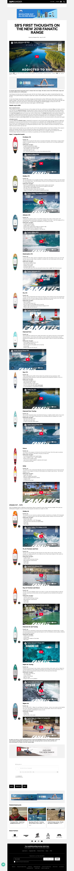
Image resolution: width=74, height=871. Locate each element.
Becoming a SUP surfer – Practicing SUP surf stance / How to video (37, 823)
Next (65, 836)
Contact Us (30, 866)
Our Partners (61, 866)
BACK (11, 786)
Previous (8, 836)
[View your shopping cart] (61, 2)
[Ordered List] (27, 772)
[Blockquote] (30, 772)
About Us (13, 866)
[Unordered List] (29, 772)
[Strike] (25, 772)
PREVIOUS (18, 786)
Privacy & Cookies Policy (21, 866)
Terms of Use (55, 866)
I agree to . (22, 861)
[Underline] (24, 772)
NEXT (24, 786)
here (33, 742)
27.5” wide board (39, 385)
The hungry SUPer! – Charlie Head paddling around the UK (17, 823)
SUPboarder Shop (37, 866)
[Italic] (22, 772)
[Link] (33, 772)
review (39, 520)
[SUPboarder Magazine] (15, 2)
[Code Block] (32, 772)
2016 (51, 268)
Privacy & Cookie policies (24, 861)
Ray (38, 101)
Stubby (47, 101)
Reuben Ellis (36, 37)
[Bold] (20, 772)
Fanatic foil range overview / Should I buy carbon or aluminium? (55, 823)
